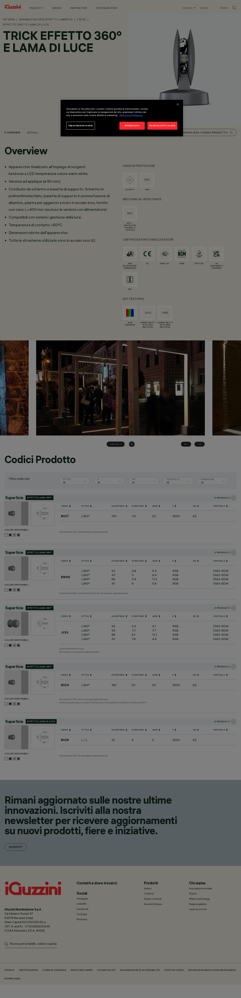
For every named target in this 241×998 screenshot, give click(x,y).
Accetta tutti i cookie (162, 125)
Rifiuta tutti (132, 125)
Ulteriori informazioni (131, 115)
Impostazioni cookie (80, 125)
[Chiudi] (178, 104)
